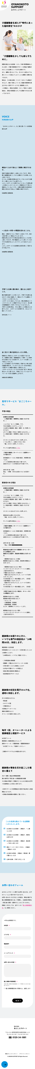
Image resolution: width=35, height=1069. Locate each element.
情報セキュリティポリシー (11, 1054)
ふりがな (7, 934)
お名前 (7, 925)
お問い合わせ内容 (10, 962)
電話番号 (6, 944)
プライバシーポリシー (24, 1054)
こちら (18, 448)
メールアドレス (9, 953)
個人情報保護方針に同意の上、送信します (18, 988)
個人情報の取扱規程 (11, 981)
